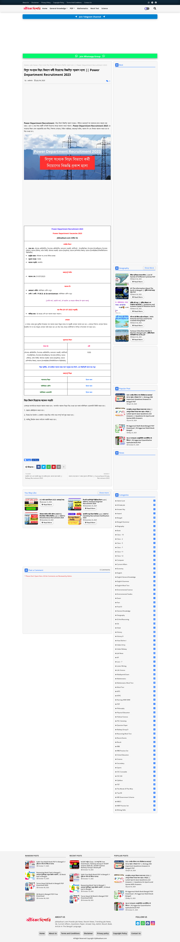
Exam (136, 598)
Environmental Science (136, 590)
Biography (136, 526)
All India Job (136, 505)
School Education (136, 755)
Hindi (136, 628)
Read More (48, 504)
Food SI (136, 607)
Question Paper (136, 725)
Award (136, 513)
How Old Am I (136, 640)
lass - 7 (136, 662)
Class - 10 (136, 535)
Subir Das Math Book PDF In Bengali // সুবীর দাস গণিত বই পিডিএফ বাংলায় (50, 863)
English (136, 573)
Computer (136, 560)
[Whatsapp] (48, 467)
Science (105, 8)
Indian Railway (136, 649)
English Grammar (136, 581)
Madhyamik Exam (136, 674)
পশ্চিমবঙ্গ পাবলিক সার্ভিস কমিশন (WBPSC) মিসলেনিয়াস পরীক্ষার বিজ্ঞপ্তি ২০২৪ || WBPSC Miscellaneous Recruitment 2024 (52, 516)
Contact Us (136, 933)
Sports (136, 767)
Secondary (136, 763)
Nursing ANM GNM (136, 700)
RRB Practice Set (136, 751)
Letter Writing (136, 666)
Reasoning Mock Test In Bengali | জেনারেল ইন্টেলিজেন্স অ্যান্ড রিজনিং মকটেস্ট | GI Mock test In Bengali (51, 874)
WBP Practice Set (136, 806)
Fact (136, 602)
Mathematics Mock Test (136, 683)
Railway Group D (136, 729)
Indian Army (136, 645)
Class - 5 (136, 543)
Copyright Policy (58, 2)
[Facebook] (38, 467)
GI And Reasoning (136, 619)
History (136, 632)
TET (136, 784)
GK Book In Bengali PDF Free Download (47, 895)
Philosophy (136, 708)
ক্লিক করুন (89, 379)
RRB (136, 746)
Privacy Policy (46, 2)
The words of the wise (136, 789)
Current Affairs (136, 564)
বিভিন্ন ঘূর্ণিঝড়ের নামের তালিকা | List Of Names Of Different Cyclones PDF (142, 276)
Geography (136, 615)
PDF (71, 8)
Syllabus (136, 780)
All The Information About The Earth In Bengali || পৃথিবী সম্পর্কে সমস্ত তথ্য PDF (142, 290)
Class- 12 (136, 556)
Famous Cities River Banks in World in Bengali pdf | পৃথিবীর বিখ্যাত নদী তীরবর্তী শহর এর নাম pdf (142, 333)
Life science (136, 670)
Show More (149, 268)
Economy (136, 568)
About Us (26, 2)
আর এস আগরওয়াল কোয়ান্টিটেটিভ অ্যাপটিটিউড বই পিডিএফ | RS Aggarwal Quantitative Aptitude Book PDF (139, 440)
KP (136, 657)
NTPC (136, 696)
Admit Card (136, 501)
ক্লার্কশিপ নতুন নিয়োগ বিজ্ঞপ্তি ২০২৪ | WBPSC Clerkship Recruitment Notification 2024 (96, 516)
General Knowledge (58, 8)
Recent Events (136, 738)
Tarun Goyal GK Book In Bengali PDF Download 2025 (50, 884)
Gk (136, 624)
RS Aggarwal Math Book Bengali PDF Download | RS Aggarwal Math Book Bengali (140, 428)
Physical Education (136, 712)
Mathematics (82, 8)
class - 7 (136, 547)
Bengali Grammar (136, 522)
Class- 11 (136, 552)
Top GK (136, 793)
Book (136, 530)
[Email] (58, 467)
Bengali (136, 518)
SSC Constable (136, 772)
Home (44, 8)
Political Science (136, 717)
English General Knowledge (136, 577)
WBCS (136, 801)
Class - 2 (136, 539)
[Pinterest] (53, 467)
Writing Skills (136, 810)
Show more (104, 493)
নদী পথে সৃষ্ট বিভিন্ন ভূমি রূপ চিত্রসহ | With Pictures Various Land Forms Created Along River (141, 319)
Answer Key (136, 509)
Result (136, 742)
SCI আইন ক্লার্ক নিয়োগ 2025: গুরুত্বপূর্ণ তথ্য (52, 500)
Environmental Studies (136, 594)
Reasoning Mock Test (136, 734)
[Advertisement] (90, 36)
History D (136, 636)
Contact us (88, 2)
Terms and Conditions (74, 2)
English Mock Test (136, 585)
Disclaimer (35, 2)
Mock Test (94, 8)
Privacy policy (103, 933)
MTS (136, 691)
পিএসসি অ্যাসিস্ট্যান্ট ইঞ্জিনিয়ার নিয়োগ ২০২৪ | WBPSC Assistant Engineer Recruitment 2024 (95, 502)
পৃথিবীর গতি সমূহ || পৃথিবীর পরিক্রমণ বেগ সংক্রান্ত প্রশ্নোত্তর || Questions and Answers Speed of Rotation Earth (142, 304)
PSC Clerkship (136, 721)
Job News (34, 65)
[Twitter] (43, 467)
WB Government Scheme (136, 797)
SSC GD (136, 776)
